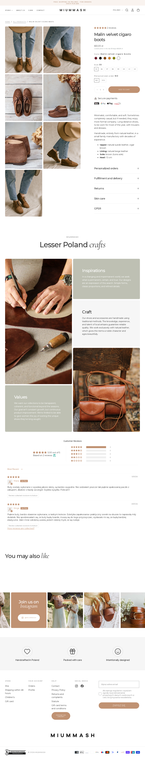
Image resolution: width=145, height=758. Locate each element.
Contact (41, 10)
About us (20, 10)
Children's (10, 697)
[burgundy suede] (95, 58)
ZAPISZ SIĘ (119, 705)
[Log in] (132, 10)
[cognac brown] (109, 58)
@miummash (16, 618)
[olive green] (114, 58)
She (7, 686)
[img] (13, 477)
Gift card (9, 701)
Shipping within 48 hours (14, 691)
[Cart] (138, 10)
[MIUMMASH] (72, 735)
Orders (31, 686)
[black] (100, 58)
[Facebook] (82, 686)
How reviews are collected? (21, 528)
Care (30, 10)
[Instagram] (76, 686)
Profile (31, 690)
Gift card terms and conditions (59, 707)
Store (8, 10)
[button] (127, 10)
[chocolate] (105, 58)
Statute (55, 701)
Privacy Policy (58, 690)
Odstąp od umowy (61, 715)
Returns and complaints (58, 696)
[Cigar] (118, 58)
